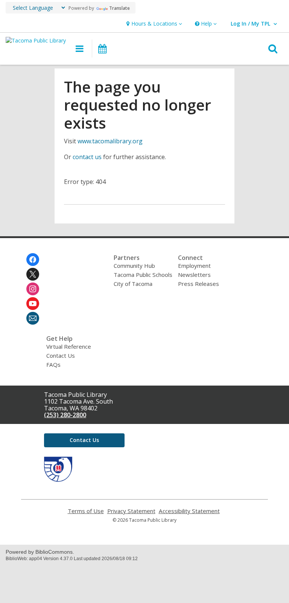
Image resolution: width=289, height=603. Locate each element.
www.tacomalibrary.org (110, 141)
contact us (87, 157)
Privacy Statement (131, 511)
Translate (119, 8)
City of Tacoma (133, 283)
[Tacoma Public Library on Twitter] (32, 274)
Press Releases (198, 283)
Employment (194, 265)
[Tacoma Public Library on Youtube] (32, 303)
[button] (153, 23)
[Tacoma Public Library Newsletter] (32, 318)
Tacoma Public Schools (143, 274)
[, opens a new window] (58, 479)
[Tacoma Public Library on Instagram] (32, 289)
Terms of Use (86, 511)
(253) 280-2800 (65, 415)
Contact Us (60, 355)
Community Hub (134, 265)
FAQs (53, 364)
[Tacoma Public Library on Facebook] (32, 259)
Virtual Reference (68, 346)
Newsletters (194, 274)
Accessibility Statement (189, 511)
